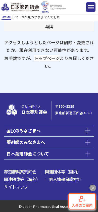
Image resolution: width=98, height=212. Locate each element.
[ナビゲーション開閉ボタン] (90, 7)
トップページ (47, 58)
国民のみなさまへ (24, 130)
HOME (6, 17)
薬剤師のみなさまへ (26, 142)
